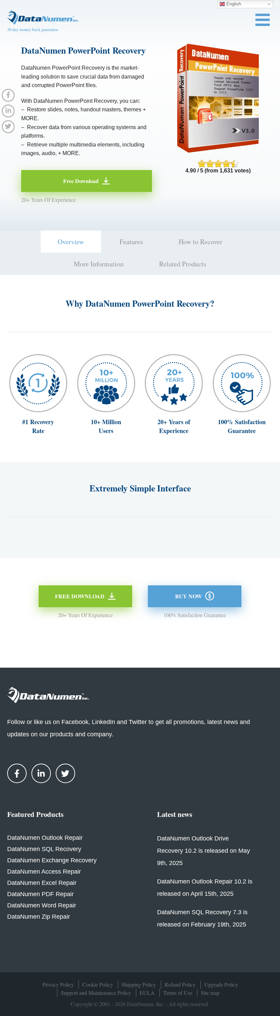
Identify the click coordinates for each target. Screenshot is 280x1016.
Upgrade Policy (221, 984)
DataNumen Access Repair (44, 871)
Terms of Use (177, 992)
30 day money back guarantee (32, 29)
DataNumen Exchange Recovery (52, 860)
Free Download (81, 181)
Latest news (174, 814)
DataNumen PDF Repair (40, 894)
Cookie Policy (97, 984)
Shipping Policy (139, 984)
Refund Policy (180, 984)
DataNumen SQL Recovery (44, 849)
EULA (147, 992)
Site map (210, 992)
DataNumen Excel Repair (41, 882)
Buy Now (188, 596)
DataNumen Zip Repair (38, 916)
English (233, 3)
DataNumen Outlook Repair (45, 837)
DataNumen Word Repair (41, 905)
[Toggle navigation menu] (262, 20)
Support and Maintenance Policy (96, 992)
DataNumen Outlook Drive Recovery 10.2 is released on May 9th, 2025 (203, 850)
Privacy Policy (58, 984)
